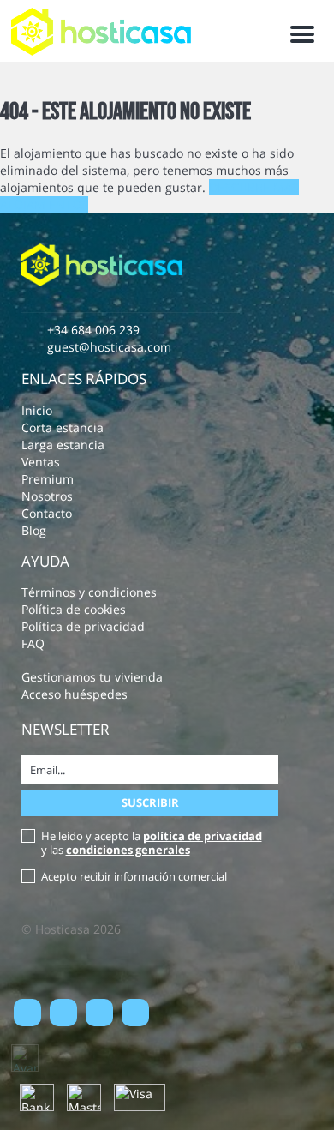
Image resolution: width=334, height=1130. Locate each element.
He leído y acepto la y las (151, 843)
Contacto (46, 513)
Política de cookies (73, 609)
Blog (33, 530)
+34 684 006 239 (93, 330)
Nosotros (47, 496)
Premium (47, 479)
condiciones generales (128, 849)
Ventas (40, 462)
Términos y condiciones (89, 592)
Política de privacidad (83, 626)
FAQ (33, 643)
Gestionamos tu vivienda (92, 677)
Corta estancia (62, 427)
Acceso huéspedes (74, 694)
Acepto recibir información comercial (134, 876)
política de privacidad (202, 836)
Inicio (36, 410)
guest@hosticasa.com (109, 347)
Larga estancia (62, 444)
